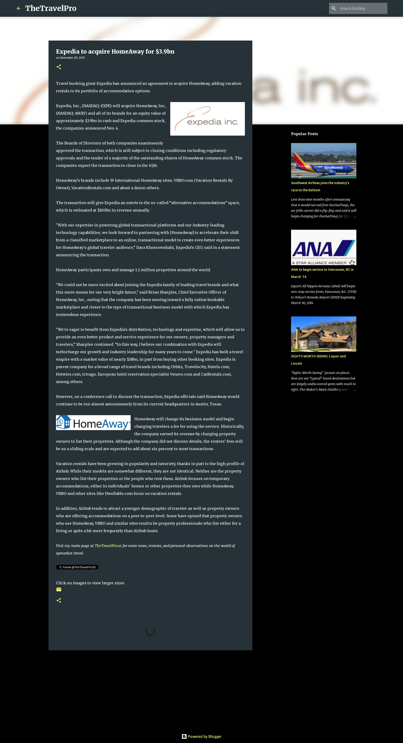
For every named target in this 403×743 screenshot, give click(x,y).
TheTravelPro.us (108, 545)
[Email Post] (59, 591)
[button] (59, 67)
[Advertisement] (150, 689)
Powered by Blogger (204, 736)
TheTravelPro (50, 8)
